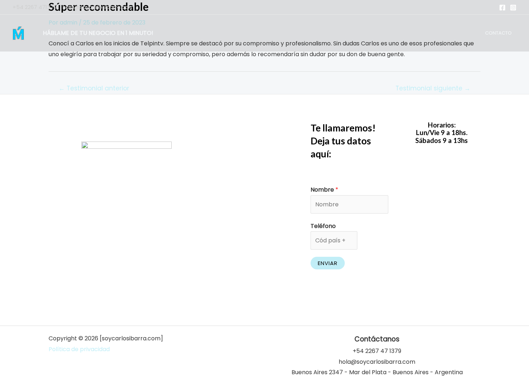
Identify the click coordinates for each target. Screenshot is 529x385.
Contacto (498, 33)
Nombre (324, 189)
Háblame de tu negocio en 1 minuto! (98, 33)
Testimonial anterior (94, 88)
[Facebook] (502, 7)
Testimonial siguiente (432, 88)
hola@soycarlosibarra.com (98, 7)
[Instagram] (513, 7)
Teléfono (323, 226)
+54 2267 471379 (35, 7)
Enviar (328, 263)
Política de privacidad (79, 349)
